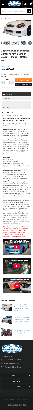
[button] (16, 11)
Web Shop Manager (20, 400)
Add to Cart (25, 80)
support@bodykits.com (11, 363)
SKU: (2, 61)
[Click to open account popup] (25, 4)
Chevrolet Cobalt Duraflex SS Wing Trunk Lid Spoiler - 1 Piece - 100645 (22, 332)
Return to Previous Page (11, 18)
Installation (7, 98)
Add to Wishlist (24, 84)
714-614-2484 (8, 356)
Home (2, 18)
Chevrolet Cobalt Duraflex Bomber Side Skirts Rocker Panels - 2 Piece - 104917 (22, 319)
